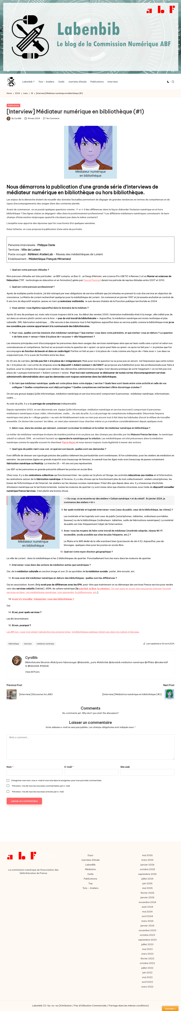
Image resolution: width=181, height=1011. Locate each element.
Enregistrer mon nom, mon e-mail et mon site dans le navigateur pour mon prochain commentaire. (56, 780)
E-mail (69, 766)
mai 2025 (147, 888)
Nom (10, 766)
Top (90, 883)
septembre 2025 (147, 874)
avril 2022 (147, 981)
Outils (90, 874)
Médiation (90, 869)
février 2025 (147, 892)
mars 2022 (147, 986)
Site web (125, 766)
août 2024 (147, 906)
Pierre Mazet (69, 442)
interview (28, 644)
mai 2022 (147, 977)
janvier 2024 (147, 925)
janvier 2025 (147, 897)
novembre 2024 (147, 902)
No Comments (53, 118)
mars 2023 (147, 953)
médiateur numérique (45, 644)
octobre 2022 (147, 963)
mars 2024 (147, 921)
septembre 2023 (147, 939)
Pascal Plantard (92, 280)
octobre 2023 (147, 935)
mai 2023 (147, 949)
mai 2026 (147, 855)
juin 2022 (147, 972)
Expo (90, 855)
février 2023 (147, 958)
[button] (32, 671)
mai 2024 (147, 911)
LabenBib (90, 864)
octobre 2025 (147, 869)
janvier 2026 (147, 864)
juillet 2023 (147, 944)
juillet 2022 (147, 967)
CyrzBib (31, 658)
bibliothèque (14, 644)
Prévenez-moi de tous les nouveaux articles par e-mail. (38, 791)
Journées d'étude (90, 859)
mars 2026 (147, 859)
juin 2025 (147, 883)
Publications (13, 105)
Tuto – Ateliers (90, 888)
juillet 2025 (147, 878)
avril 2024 (147, 916)
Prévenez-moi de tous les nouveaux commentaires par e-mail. (41, 786)
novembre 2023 (147, 930)
